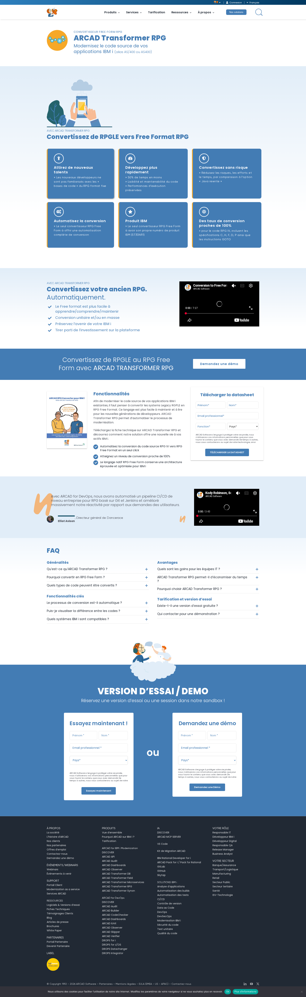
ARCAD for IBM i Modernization (120, 848)
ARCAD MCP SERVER (169, 837)
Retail (215, 878)
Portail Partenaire (57, 942)
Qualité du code (167, 933)
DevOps (162, 912)
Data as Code (165, 908)
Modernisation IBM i (169, 920)
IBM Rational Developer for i (174, 858)
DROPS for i (109, 940)
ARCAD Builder (110, 910)
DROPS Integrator (112, 953)
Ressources (179, 12)
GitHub (161, 871)
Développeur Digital (224, 841)
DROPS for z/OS (111, 944)
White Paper (54, 930)
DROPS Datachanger (114, 949)
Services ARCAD (56, 893)
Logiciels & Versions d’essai (63, 905)
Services (132, 12)
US (156, 983)
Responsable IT (221, 832)
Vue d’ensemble (112, 832)
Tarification (156, 12)
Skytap (161, 875)
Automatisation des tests (173, 895)
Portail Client (54, 885)
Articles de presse (58, 922)
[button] (98, 569)
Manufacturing (221, 873)
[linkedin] (245, 983)
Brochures (53, 926)
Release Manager (223, 849)
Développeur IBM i (223, 837)
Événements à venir (59, 873)
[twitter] (257, 983)
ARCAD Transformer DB (116, 873)
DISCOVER (108, 852)
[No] (301, 991)
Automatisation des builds (173, 890)
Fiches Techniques (58, 909)
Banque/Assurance (224, 865)
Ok (227, 991)
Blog (49, 917)
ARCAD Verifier (111, 936)
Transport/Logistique (225, 869)
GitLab (161, 866)
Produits (110, 12)
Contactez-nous (57, 854)
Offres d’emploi (56, 849)
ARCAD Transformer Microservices (123, 882)
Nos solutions (236, 12)
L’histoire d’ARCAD (58, 837)
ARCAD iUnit (109, 923)
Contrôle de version (169, 903)
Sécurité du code (167, 925)
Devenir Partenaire (58, 946)
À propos (204, 12)
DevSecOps (164, 916)
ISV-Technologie (222, 895)
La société (53, 832)
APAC (164, 983)
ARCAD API (108, 856)
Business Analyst (222, 854)
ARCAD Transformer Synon (118, 890)
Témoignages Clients (60, 913)
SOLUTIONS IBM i (167, 882)
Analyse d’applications (171, 886)
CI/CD (161, 899)
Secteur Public (221, 882)
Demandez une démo (60, 858)
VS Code (162, 844)
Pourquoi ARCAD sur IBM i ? (118, 837)
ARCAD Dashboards (114, 865)
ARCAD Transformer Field (117, 878)
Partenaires (106, 983)
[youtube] (251, 983)
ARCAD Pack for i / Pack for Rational (179, 862)
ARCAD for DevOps (113, 897)
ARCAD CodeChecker (115, 915)
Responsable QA (222, 845)
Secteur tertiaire (222, 886)
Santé (216, 890)
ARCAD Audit (109, 861)
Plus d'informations (245, 991)
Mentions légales (126, 983)
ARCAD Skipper (111, 932)
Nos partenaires (56, 845)
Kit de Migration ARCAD (171, 851)
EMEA (149, 983)
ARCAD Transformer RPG (117, 886)
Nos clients (53, 841)
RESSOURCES (55, 900)
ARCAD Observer (112, 869)
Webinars (52, 869)
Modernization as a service (63, 889)
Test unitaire (165, 929)
